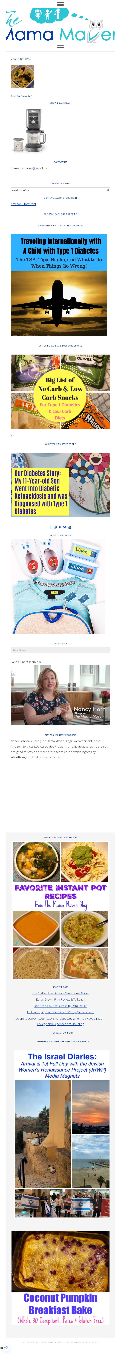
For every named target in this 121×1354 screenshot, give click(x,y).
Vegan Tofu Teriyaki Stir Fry (22, 96)
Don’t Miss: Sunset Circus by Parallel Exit (60, 1006)
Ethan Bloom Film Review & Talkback (60, 999)
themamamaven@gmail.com (30, 168)
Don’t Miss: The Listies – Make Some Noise (60, 993)
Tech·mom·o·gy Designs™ (86, 1342)
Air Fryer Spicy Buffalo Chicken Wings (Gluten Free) (60, 1012)
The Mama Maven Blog (60, 24)
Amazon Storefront (23, 204)
